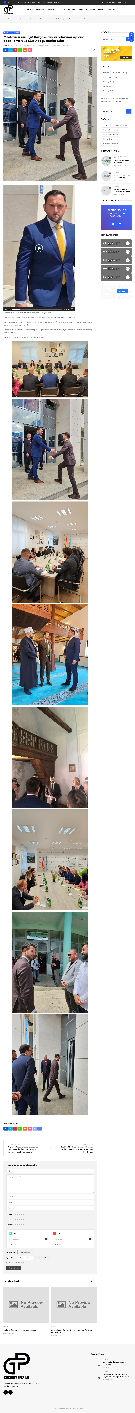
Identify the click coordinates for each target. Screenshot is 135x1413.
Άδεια (116, 77)
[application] (39, 248)
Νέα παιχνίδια (107, 86)
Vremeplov (40, 9)
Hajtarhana (90, 9)
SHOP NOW (116, 224)
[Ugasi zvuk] (69, 309)
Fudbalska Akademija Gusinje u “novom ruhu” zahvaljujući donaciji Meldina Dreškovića (76, 1149)
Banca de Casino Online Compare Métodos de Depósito (33, 2)
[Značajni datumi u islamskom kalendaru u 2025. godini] (106, 161)
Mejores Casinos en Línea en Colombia (19, 1330)
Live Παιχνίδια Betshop (119, 73)
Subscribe (122, 291)
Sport (63, 9)
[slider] (37, 309)
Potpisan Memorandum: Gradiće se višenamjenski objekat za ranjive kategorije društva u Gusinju (23, 1149)
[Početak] (6, 309)
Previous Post (15, 1144)
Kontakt (101, 9)
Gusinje (30, 9)
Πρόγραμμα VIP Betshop (110, 91)
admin (7, 45)
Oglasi (80, 9)
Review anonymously (16, 1262)
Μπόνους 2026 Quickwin (110, 82)
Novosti (6, 1326)
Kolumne (71, 9)
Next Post (87, 1144)
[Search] (131, 9)
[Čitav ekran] (72, 309)
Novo (104, 77)
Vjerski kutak (52, 9)
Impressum (111, 9)
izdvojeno (106, 73)
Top (110, 77)
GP (83, 1409)
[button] (39, 248)
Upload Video (10, 1258)
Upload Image (11, 1252)
